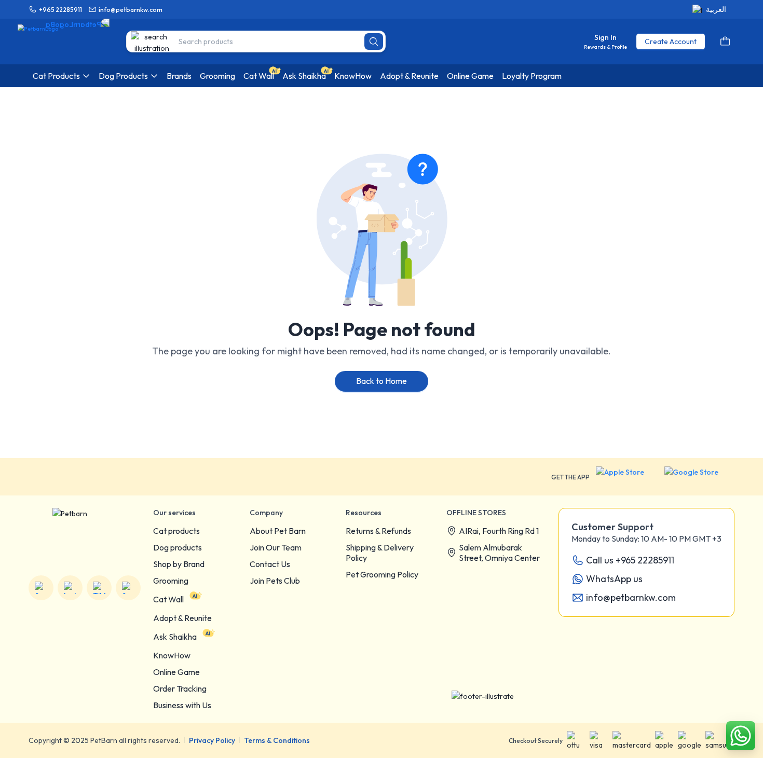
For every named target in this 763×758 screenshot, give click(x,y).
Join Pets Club (275, 580)
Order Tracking (180, 688)
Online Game (176, 672)
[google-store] (699, 476)
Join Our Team (276, 547)
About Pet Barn (278, 531)
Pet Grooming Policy (382, 574)
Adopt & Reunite (182, 618)
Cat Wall (168, 599)
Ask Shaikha (175, 636)
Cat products (176, 531)
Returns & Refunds (378, 531)
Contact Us (270, 564)
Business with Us (182, 705)
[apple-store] (627, 476)
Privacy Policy (212, 740)
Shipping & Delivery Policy (380, 552)
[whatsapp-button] (740, 735)
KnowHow (171, 655)
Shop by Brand (179, 564)
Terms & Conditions (277, 740)
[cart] (725, 41)
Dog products (177, 547)
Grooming (170, 580)
